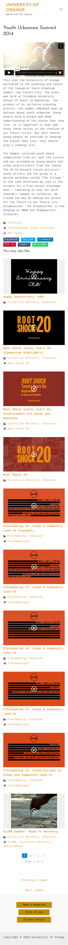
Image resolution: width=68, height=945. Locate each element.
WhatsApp (40, 244)
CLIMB (12, 842)
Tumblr (24, 244)
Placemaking (17, 536)
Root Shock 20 (18, 363)
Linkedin (45, 239)
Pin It (10, 244)
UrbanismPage (17, 227)
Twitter (28, 239)
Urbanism (14, 222)
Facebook (11, 239)
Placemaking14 (18, 541)
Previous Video (34, 880)
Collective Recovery (23, 302)
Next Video (34, 890)
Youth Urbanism (42, 227)
